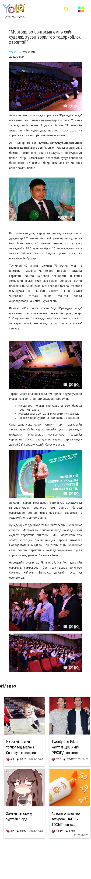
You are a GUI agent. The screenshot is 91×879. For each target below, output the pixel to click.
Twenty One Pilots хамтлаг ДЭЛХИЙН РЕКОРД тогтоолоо (66, 747)
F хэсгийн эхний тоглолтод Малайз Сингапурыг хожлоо (21, 747)
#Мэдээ (8, 686)
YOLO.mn (15, 52)
